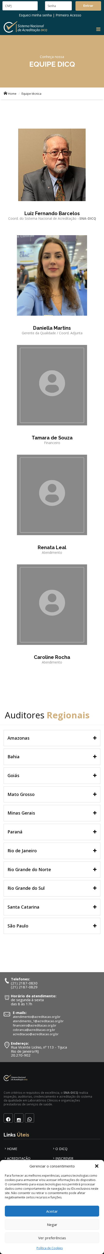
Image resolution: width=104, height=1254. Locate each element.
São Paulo (17, 926)
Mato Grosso (21, 794)
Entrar (88, 5)
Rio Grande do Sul (26, 888)
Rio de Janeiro (22, 850)
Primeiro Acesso (68, 15)
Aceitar (52, 1211)
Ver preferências (52, 1237)
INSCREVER (64, 1158)
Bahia (13, 756)
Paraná (14, 832)
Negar (52, 1224)
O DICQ (61, 1148)
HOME (12, 1148)
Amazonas (18, 738)
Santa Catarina (23, 907)
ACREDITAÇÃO (18, 1158)
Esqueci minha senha (35, 15)
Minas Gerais (21, 813)
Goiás (13, 775)
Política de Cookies (50, 1248)
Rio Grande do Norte (29, 869)
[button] (96, 1166)
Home (12, 94)
